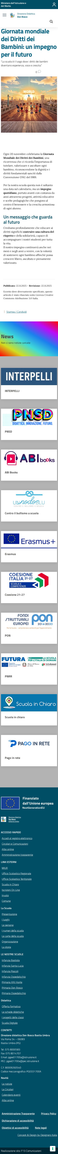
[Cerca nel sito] (51, 22)
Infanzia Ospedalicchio (14, 977)
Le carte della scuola (13, 936)
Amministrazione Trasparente (18, 1113)
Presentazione (9, 914)
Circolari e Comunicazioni (15, 844)
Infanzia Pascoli (10, 971)
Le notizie (7, 1084)
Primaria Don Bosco (12, 988)
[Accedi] (54, 4)
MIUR (5, 868)
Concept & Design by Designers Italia (37, 1135)
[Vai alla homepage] (12, 15)
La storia (6, 947)
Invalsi (5, 895)
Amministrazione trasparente (17, 855)
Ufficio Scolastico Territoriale (17, 879)
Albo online (8, 849)
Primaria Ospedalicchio (14, 993)
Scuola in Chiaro (10, 884)
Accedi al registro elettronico (17, 838)
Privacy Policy (48, 1113)
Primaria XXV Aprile (12, 982)
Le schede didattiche (13, 1012)
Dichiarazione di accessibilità (18, 1121)
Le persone (8, 925)
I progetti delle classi (13, 1017)
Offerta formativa (11, 1006)
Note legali (41, 1128)
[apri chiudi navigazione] (4, 15)
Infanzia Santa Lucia (13, 966)
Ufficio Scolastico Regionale (16, 873)
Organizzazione (10, 941)
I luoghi (6, 919)
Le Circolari (7, 1089)
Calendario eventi (11, 1095)
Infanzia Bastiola (11, 960)
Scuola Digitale (10, 1023)
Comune (6, 901)
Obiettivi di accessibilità (15, 1128)
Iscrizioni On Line (11, 890)
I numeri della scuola (13, 930)
